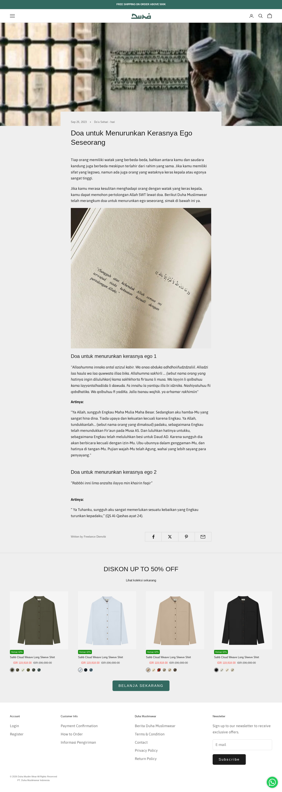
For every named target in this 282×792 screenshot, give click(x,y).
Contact (141, 742)
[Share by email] (203, 536)
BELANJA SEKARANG (141, 686)
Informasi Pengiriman (78, 742)
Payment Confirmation (79, 726)
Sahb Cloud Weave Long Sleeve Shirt (32, 657)
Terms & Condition (150, 734)
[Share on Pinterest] (186, 536)
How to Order (72, 734)
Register (17, 734)
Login (14, 726)
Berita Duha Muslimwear (155, 726)
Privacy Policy (146, 750)
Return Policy (146, 758)
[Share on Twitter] (170, 536)
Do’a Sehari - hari (104, 121)
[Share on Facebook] (153, 536)
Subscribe (229, 759)
